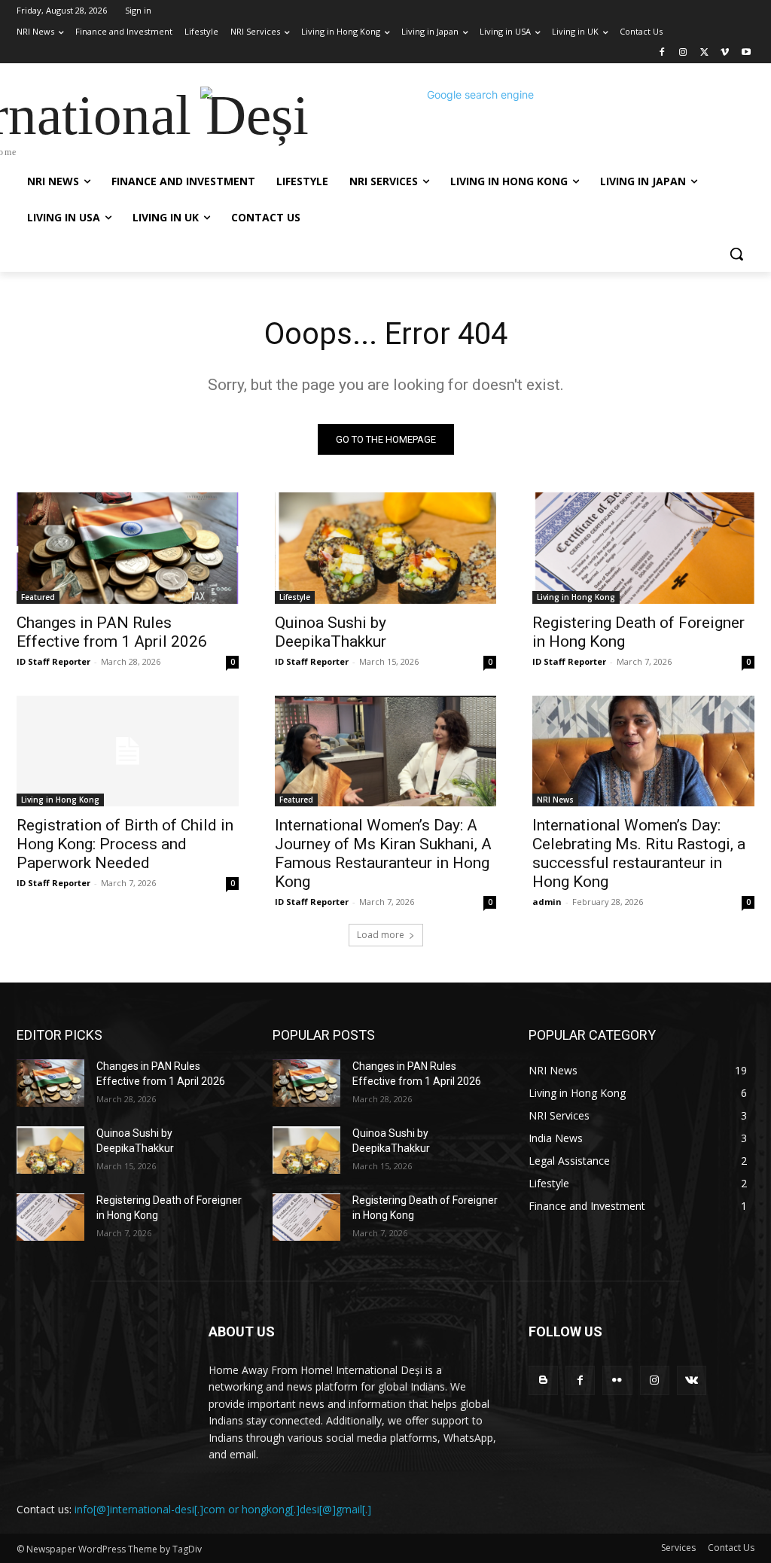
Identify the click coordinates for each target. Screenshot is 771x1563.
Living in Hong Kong (576, 597)
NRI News (555, 799)
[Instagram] (683, 53)
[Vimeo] (724, 53)
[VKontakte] (691, 1380)
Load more (380, 934)
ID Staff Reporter (53, 661)
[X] (704, 53)
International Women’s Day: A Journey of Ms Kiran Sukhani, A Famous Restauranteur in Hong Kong (383, 853)
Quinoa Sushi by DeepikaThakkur (330, 632)
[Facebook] (662, 53)
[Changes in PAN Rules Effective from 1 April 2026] (128, 547)
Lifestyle (294, 597)
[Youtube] (745, 53)
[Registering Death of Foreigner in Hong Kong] (643, 547)
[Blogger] (543, 1380)
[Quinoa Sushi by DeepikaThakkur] (386, 547)
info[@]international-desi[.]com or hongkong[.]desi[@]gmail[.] (223, 1509)
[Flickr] (617, 1380)
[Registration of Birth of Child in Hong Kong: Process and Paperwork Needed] (128, 751)
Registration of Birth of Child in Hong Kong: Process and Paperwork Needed (125, 844)
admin (547, 901)
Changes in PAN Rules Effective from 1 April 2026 (112, 632)
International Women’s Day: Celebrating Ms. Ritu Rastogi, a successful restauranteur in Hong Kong (638, 853)
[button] (736, 254)
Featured (38, 597)
